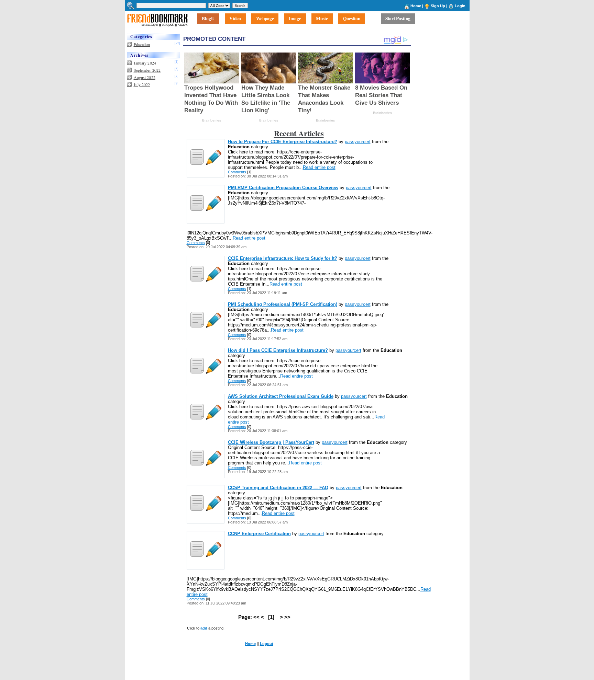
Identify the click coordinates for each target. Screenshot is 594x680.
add (203, 628)
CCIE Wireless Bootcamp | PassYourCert (271, 442)
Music (322, 18)
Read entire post (319, 167)
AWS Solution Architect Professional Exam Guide (280, 396)
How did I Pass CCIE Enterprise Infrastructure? (278, 350)
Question (351, 18)
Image (295, 18)
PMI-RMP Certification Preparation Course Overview (283, 187)
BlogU (208, 18)
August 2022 (144, 77)
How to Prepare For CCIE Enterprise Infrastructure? (282, 141)
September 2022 (147, 70)
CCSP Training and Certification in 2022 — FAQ (278, 487)
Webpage (265, 18)
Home (415, 6)
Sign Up (438, 6)
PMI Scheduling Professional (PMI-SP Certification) (282, 304)
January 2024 (145, 63)
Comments (237, 172)
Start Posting (397, 18)
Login (460, 6)
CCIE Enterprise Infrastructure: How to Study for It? (282, 258)
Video (235, 18)
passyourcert (358, 141)
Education (142, 44)
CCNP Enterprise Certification (259, 533)
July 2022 (142, 84)
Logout (266, 644)
